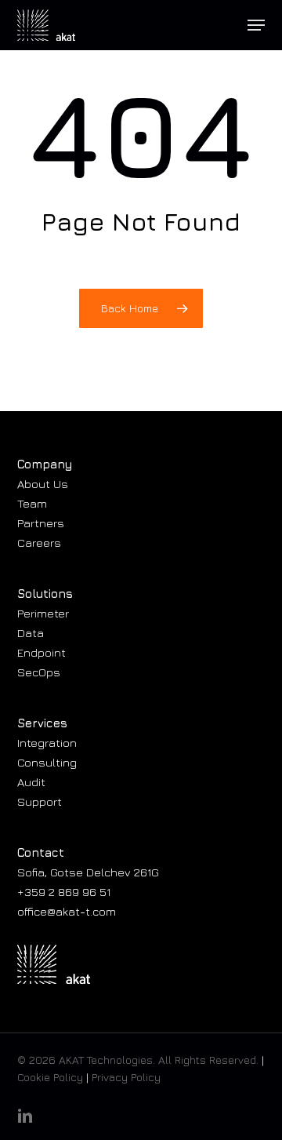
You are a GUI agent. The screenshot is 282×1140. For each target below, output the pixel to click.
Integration (47, 742)
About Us (42, 483)
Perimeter (43, 613)
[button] (256, 25)
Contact (40, 852)
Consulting (47, 762)
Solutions (45, 593)
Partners (40, 523)
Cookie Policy (50, 1077)
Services (42, 723)
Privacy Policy (126, 1077)
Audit (31, 782)
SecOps (38, 672)
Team (32, 503)
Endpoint (41, 652)
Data (30, 632)
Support (39, 801)
